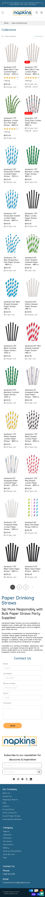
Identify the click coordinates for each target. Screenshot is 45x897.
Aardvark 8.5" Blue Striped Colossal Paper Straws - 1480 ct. (12, 305)
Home (6, 23)
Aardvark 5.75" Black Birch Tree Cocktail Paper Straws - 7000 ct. (11, 70)
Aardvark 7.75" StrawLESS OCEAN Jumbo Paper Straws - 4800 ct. (12, 216)
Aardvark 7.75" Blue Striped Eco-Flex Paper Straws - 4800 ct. (12, 261)
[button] (2, 12)
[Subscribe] (39, 771)
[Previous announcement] (2, 3)
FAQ (4, 803)
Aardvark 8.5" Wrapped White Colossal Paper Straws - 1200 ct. (11, 481)
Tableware (7, 835)
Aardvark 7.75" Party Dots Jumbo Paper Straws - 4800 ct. (33, 121)
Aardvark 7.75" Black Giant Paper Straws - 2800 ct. (12, 568)
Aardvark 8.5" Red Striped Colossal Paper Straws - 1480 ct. (33, 349)
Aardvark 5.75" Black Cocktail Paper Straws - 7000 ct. (10, 349)
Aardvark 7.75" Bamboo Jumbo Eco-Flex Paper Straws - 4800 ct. (11, 121)
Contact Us (7, 796)
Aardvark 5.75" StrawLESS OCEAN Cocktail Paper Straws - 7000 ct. (12, 172)
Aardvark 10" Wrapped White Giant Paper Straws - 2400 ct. (32, 393)
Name (5, 664)
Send (12, 725)
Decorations (8, 844)
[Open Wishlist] (42, 894)
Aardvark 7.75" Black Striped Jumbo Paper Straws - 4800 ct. (32, 437)
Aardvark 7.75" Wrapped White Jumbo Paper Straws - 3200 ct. (11, 525)
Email (6, 693)
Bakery (6, 848)
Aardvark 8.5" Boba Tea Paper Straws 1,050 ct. (32, 524)
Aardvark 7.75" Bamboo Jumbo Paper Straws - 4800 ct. (32, 172)
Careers (6, 806)
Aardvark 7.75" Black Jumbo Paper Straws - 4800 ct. (31, 216)
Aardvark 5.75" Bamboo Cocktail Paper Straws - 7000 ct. (11, 393)
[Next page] (32, 587)
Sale (5, 858)
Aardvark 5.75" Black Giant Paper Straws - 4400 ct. (33, 568)
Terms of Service (10, 813)
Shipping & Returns (10, 800)
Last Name (7, 673)
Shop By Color (9, 854)
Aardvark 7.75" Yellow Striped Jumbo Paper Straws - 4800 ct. (11, 437)
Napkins (6, 831)
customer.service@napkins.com (16, 882)
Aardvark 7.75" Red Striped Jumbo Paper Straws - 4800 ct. (32, 481)
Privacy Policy (8, 809)
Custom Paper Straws (11, 816)
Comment (7, 703)
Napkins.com (13, 893)
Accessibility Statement (12, 819)
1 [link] (12, 587)
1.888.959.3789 (9, 874)
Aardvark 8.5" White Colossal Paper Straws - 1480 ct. (31, 305)
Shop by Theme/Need (12, 851)
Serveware (7, 841)
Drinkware (7, 838)
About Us (6, 793)
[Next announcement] (42, 3)
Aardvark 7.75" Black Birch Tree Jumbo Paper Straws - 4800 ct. (32, 70)
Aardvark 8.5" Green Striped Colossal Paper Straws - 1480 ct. (32, 261)
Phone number (9, 683)
